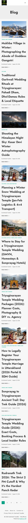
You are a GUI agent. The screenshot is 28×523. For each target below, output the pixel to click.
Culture (4, 71)
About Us (12, 510)
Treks (3, 469)
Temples (14, 415)
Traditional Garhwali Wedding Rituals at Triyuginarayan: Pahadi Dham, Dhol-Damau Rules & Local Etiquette (14, 88)
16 (16, 502)
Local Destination (12, 183)
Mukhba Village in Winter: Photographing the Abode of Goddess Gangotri (14, 51)
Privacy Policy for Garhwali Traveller (14, 513)
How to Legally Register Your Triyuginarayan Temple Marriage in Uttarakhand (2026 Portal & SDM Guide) (13, 364)
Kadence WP (22, 519)
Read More (5, 67)
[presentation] (14, 29)
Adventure (4, 129)
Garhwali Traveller (7, 64)
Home (6, 510)
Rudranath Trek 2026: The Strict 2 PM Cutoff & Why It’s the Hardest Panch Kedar (14, 481)
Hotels (8, 237)
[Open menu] (25, 3)
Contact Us (20, 510)
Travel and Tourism (7, 39)
